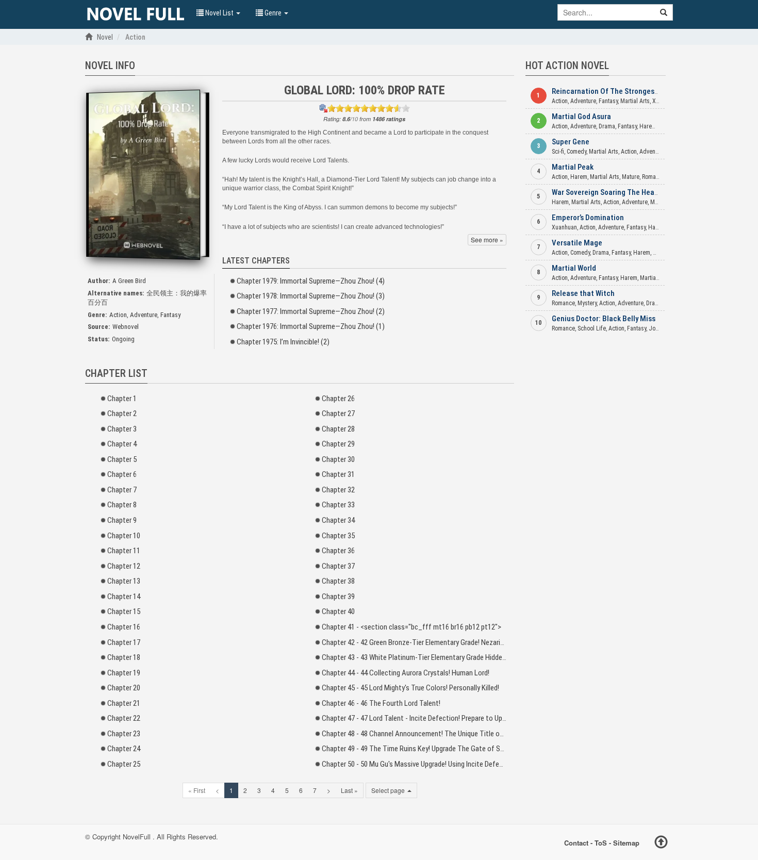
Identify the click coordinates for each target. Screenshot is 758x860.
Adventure (143, 315)
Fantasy (170, 315)
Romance (653, 176)
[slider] (368, 108)
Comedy (576, 151)
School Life (592, 328)
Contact (576, 843)
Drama (607, 126)
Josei (656, 328)
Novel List (219, 13)
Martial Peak (573, 167)
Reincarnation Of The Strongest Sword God (623, 91)
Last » (349, 790)
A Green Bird (129, 281)
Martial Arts (635, 101)
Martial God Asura (581, 116)
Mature (630, 176)
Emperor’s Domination (588, 217)
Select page (388, 790)
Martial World (574, 268)
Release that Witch (583, 293)
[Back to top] (661, 843)
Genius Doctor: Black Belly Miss (603, 318)
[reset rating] (323, 108)
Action (118, 315)
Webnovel (125, 326)
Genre (273, 13)
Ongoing (123, 339)
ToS (601, 843)
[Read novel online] (135, 14)
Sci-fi (558, 151)
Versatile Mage (577, 242)
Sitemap (626, 843)
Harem (647, 126)
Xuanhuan (564, 227)
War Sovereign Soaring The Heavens (611, 192)
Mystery (587, 303)
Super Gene (570, 141)
